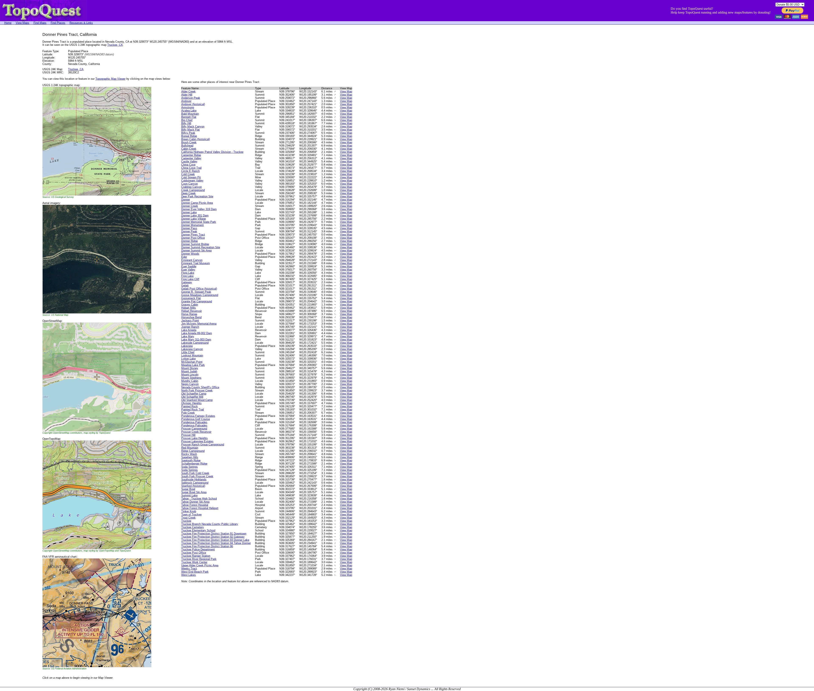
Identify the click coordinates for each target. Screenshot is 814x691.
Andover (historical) (193, 104)
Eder (184, 256)
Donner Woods (190, 253)
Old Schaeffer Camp (193, 393)
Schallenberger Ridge (194, 463)
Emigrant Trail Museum (195, 263)
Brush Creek (189, 142)
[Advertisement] (17, 95)
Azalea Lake (189, 110)
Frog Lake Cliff (190, 279)
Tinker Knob (188, 511)
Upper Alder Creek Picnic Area (199, 565)
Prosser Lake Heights (194, 438)
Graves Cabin (189, 304)
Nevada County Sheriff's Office (200, 387)
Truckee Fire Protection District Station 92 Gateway (213, 536)
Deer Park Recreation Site (197, 196)
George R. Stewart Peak (196, 291)
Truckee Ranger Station (195, 555)
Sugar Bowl (188, 489)
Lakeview (187, 346)
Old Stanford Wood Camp (197, 400)
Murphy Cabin (189, 380)
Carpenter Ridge (191, 155)
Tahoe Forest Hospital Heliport (199, 508)
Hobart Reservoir (191, 311)
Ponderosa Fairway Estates (198, 415)
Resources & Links (81, 22)
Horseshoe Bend (191, 317)
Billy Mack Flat (190, 129)
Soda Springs (189, 466)
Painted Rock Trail (192, 409)
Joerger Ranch (190, 326)
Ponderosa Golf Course (195, 419)
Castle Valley (189, 161)
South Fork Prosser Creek (197, 476)
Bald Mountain (190, 113)
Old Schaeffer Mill (192, 396)
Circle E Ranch (190, 171)
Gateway (186, 282)
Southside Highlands (193, 479)
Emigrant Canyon (191, 260)
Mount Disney (189, 368)
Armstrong (187, 107)
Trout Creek (188, 517)
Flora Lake (187, 272)
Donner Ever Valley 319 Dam (199, 209)
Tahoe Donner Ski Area (195, 501)
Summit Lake (189, 495)
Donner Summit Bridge (195, 244)
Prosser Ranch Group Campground (202, 444)
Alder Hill (186, 94)
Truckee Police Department (198, 549)
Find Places (58, 22)
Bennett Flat (188, 117)
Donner (185, 199)
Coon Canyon (189, 183)
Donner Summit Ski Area (196, 250)
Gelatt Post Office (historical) (199, 288)
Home (7, 22)
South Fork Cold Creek (195, 473)
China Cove (188, 164)
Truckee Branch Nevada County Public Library (209, 524)
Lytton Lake (188, 358)
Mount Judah (189, 371)
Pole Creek (188, 412)
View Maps (22, 22)
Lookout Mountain (192, 355)
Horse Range (189, 314)
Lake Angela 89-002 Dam (196, 333)
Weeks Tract (189, 568)
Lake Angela (188, 330)
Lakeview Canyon (192, 349)
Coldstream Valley (192, 180)
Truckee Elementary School (198, 530)
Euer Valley (188, 269)
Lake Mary (187, 336)
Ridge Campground (193, 450)
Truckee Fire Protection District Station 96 (207, 546)
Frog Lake (187, 276)
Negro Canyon (190, 384)
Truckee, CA (115, 44)
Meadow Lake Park (193, 365)
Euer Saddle (188, 266)
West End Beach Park (195, 571)
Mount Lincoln (189, 374)
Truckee (186, 520)
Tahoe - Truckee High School (199, 498)
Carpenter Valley (191, 158)
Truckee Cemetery (192, 527)
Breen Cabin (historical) (195, 139)
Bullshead (187, 145)
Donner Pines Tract (193, 234)
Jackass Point (190, 320)
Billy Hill (186, 123)
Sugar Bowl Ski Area (193, 492)
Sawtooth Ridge (191, 460)
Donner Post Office (193, 237)
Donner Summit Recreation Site (200, 247)
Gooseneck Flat (191, 298)
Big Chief (186, 120)
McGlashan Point (191, 361)
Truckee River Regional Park (198, 559)
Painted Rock (189, 406)
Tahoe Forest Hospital (194, 505)
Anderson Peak (190, 97)
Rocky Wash (189, 454)
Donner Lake (189, 212)
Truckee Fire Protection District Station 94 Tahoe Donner (216, 543)
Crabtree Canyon (191, 186)
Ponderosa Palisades (194, 422)
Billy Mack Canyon (192, 126)
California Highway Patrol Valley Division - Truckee (212, 152)
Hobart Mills (188, 307)
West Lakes (188, 575)
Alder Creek (188, 91)
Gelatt (185, 285)
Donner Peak (189, 231)
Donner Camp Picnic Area (197, 202)
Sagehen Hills (189, 457)
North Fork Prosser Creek (197, 390)
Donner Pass (189, 228)
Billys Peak (188, 132)
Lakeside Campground (195, 342)
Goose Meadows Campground (199, 295)
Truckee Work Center (194, 562)
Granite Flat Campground (196, 301)
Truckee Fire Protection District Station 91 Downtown (213, 533)
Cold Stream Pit (191, 177)
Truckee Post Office (193, 552)
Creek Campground (193, 190)
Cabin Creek (188, 148)
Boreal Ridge (189, 136)
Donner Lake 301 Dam (195, 215)
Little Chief (187, 352)
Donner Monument (192, 225)
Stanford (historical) (193, 485)
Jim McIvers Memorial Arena (198, 323)
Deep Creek (188, 193)
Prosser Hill (188, 435)
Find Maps (39, 22)
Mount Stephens (191, 377)
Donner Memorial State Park (198, 221)
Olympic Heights (191, 403)
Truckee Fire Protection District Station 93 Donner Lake (215, 540)
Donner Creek (189, 206)
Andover (186, 101)
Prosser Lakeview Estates (197, 441)
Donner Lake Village (193, 218)
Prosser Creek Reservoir (196, 431)
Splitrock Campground (194, 482)
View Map (346, 91)
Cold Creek (188, 174)
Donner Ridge (189, 241)
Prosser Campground (194, 428)
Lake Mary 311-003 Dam (196, 339)
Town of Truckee (191, 514)
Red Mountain (189, 447)
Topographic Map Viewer (110, 78)
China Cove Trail (191, 167)
